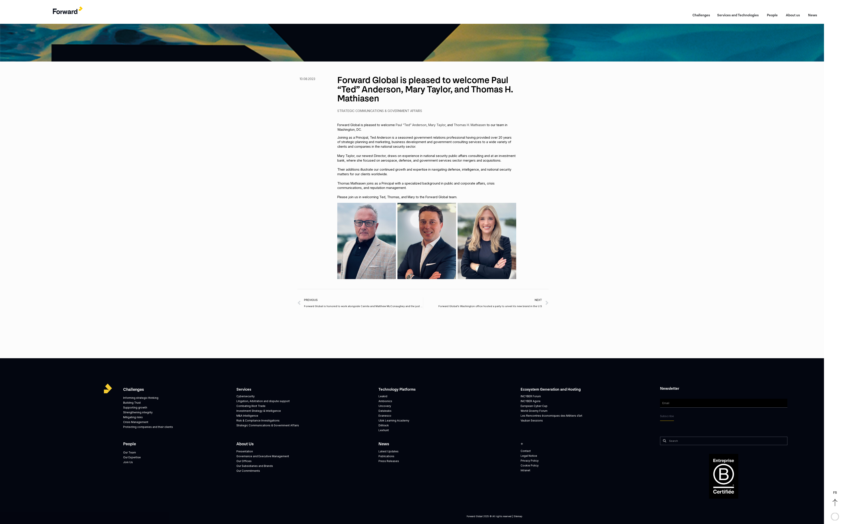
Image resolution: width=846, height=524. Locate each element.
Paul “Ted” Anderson (411, 125)
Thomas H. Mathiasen (470, 125)
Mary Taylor (436, 125)
